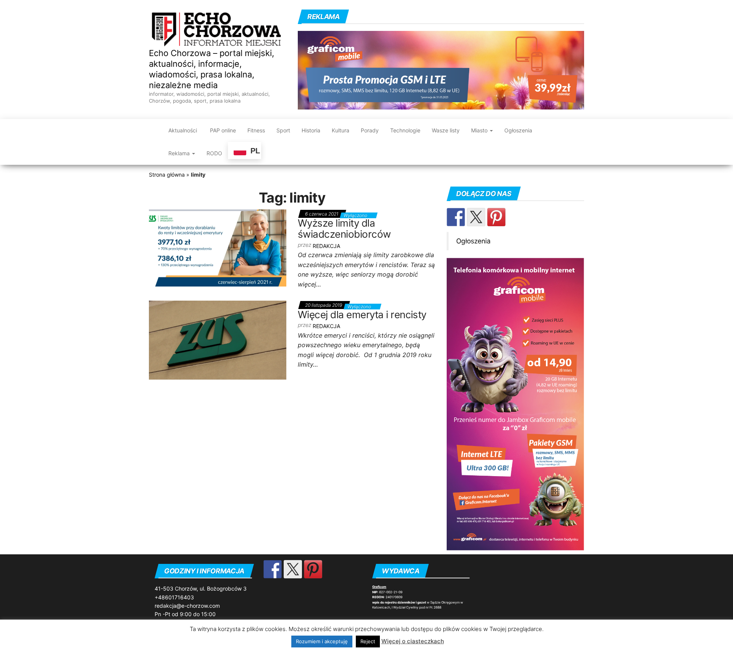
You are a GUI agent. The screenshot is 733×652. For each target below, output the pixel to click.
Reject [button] (367, 641)
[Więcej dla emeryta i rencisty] (217, 339)
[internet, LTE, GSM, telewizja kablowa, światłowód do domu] (441, 69)
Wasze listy (446, 130)
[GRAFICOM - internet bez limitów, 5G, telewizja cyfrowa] (515, 403)
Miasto (480, 130)
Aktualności (182, 130)
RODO (214, 153)
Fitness (256, 130)
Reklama (179, 153)
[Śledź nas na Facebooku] (456, 217)
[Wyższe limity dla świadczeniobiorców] (217, 247)
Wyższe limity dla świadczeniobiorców (344, 228)
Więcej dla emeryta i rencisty (362, 314)
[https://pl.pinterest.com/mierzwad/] (496, 217)
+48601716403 (174, 597)
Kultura (340, 130)
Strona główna (167, 174)
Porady (370, 130)
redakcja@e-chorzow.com (187, 605)
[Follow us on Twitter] (476, 217)
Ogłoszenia (518, 130)
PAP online (222, 130)
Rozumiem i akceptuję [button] (322, 641)
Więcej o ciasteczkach (412, 641)
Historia (311, 130)
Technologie (405, 130)
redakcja (326, 246)
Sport (283, 130)
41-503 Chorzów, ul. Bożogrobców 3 (201, 588)
